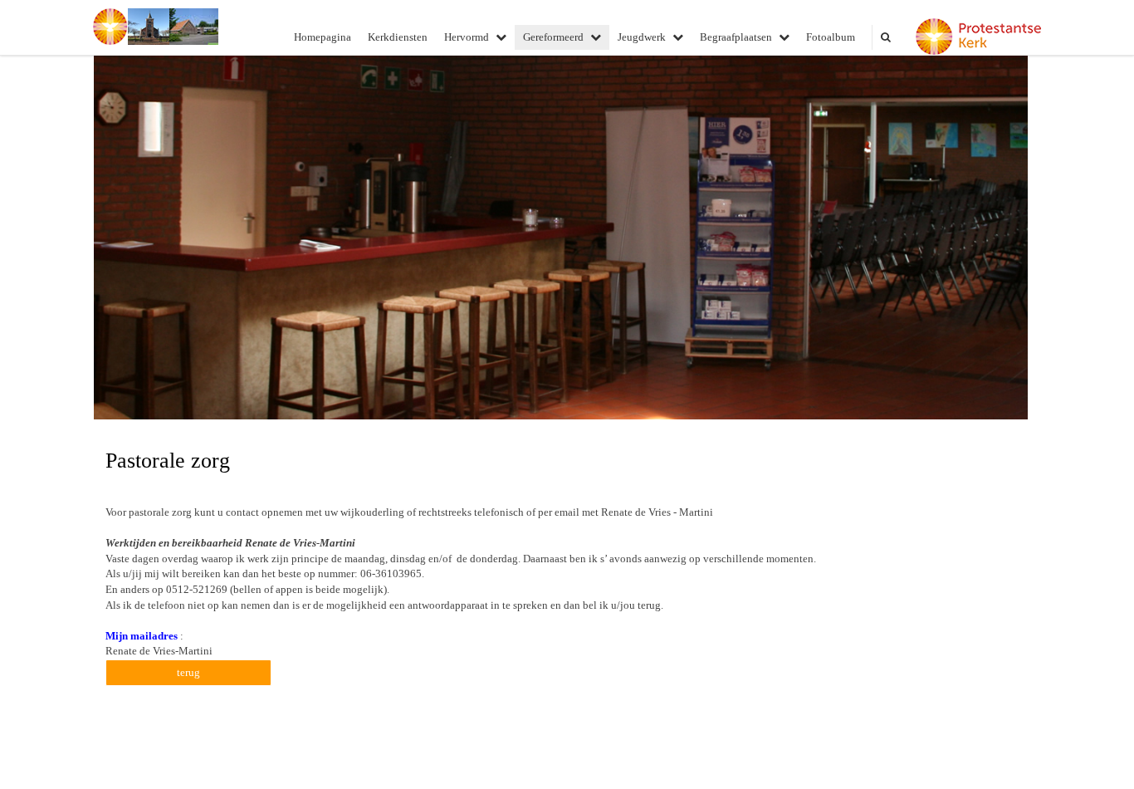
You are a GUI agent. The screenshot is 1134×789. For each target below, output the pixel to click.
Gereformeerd (553, 37)
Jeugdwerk (642, 37)
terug (188, 672)
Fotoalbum (830, 37)
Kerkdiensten (398, 37)
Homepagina (322, 37)
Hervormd (466, 37)
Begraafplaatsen (736, 37)
